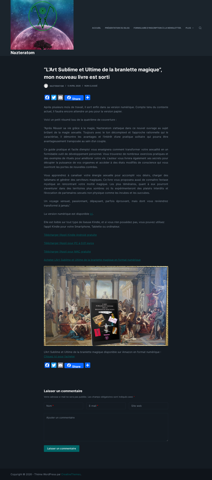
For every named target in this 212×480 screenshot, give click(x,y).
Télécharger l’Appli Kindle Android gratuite (70, 234)
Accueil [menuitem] (96, 28)
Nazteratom (23, 52)
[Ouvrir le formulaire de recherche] (200, 28)
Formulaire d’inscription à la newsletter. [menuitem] (158, 28)
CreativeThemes (71, 474)
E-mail (93, 405)
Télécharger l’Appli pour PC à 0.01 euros (69, 243)
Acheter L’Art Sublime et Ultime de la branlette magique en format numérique (92, 259)
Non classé (90, 86)
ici (91, 213)
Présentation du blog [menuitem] (117, 28)
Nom (50, 405)
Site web (136, 405)
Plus (188, 28)
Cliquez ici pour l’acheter (59, 356)
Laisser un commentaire (61, 448)
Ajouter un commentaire (60, 417)
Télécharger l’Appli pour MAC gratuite (67, 251)
